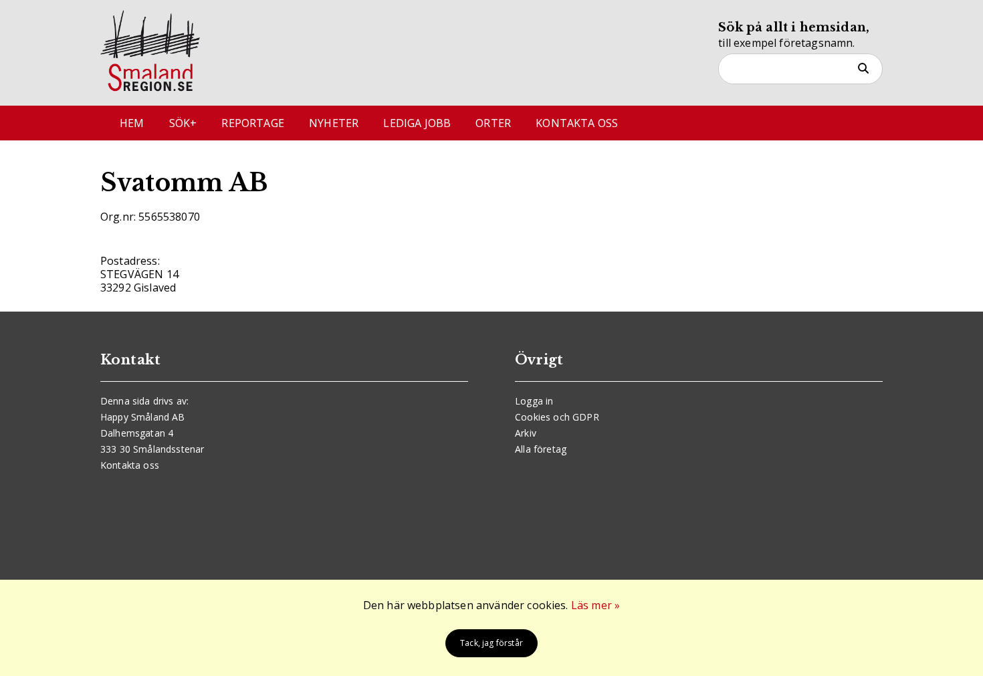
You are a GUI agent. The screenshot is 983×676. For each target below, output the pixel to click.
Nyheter (333, 123)
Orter (493, 123)
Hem (132, 123)
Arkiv (525, 433)
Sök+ (183, 123)
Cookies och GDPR (557, 417)
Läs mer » (595, 605)
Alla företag (540, 449)
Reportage (252, 123)
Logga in (534, 401)
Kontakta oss (577, 123)
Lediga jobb (417, 123)
